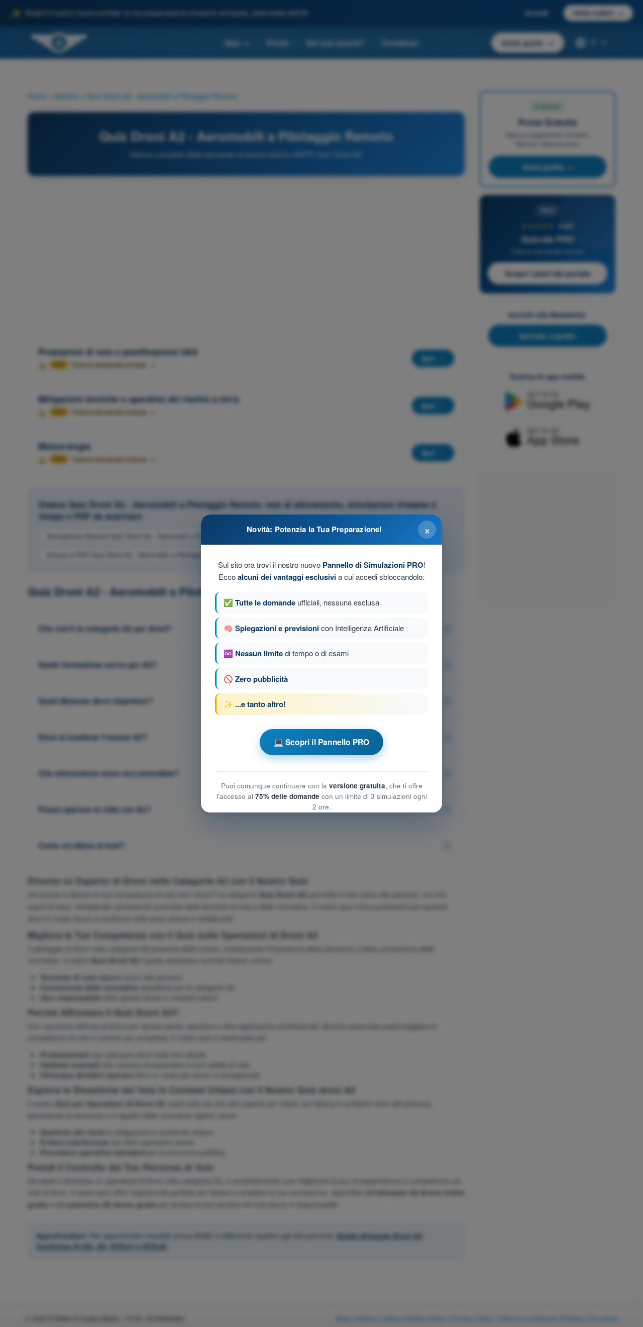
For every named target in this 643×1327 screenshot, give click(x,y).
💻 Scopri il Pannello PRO (322, 742)
